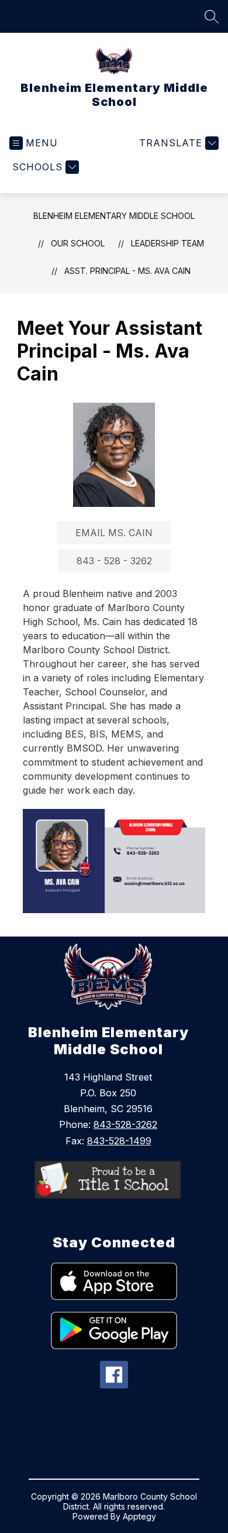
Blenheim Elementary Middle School (114, 216)
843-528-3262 (125, 1124)
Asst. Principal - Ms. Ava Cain (127, 271)
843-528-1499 (119, 1141)
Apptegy (139, 1516)
